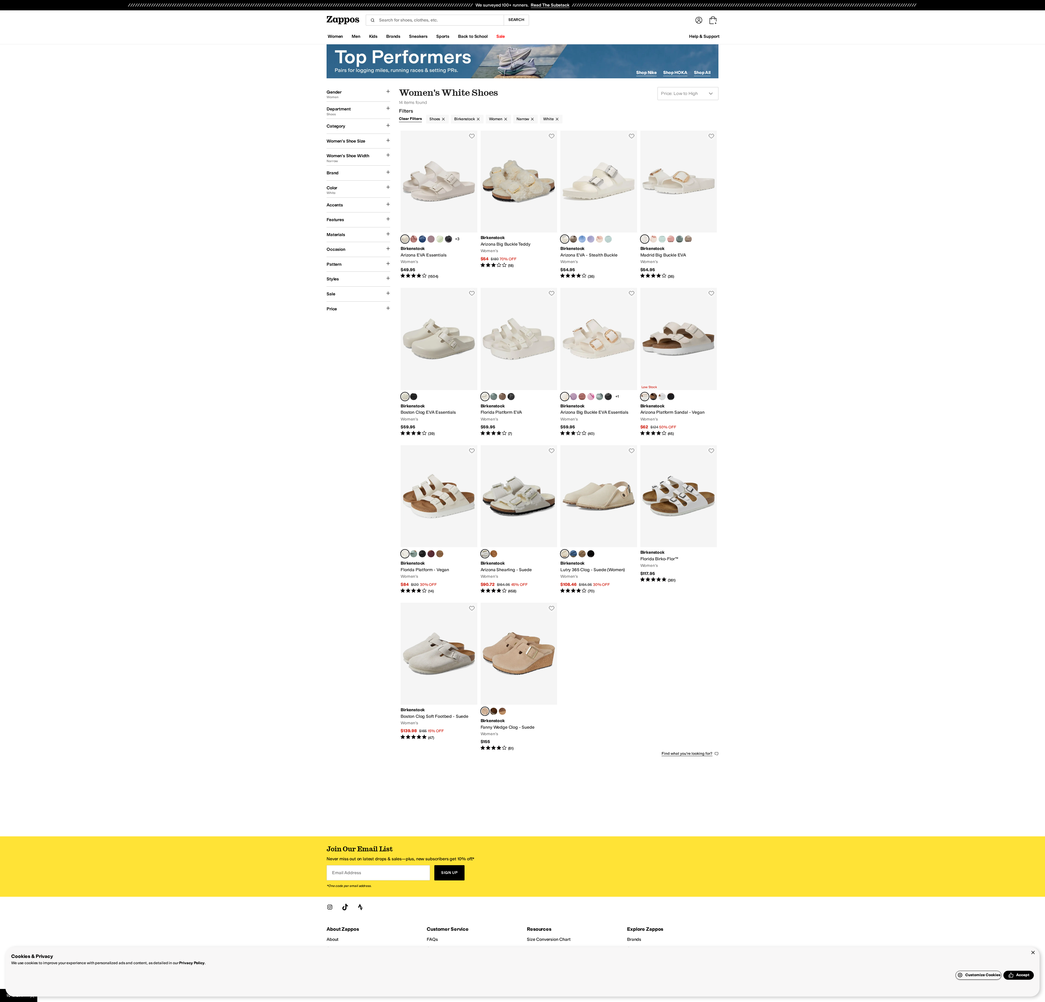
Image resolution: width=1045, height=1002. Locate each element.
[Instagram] (330, 907)
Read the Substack (550, 5)
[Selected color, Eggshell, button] (405, 239)
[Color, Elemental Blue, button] (573, 553)
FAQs (432, 939)
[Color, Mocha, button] (653, 396)
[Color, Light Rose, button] (599, 239)
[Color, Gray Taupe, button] (573, 239)
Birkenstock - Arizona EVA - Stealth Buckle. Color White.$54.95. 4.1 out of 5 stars (598, 205)
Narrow (523, 119)
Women (495, 119)
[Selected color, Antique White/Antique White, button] (485, 553)
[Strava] (360, 907)
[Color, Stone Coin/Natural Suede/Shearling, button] (493, 553)
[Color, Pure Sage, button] (679, 239)
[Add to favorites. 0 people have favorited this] (472, 136)
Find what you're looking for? (687, 753)
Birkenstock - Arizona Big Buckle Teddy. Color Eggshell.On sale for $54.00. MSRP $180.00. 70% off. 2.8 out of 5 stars (519, 205)
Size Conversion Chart (549, 939)
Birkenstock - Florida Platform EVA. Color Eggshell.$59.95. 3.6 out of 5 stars (519, 362)
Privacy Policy (191, 963)
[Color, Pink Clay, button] (413, 239)
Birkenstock (464, 119)
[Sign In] (698, 20)
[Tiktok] (345, 907)
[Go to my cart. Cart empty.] (713, 20)
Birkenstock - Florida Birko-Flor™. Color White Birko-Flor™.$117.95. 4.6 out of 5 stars (678, 519)
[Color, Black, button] (413, 396)
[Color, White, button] (662, 396)
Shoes (434, 119)
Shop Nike (646, 72)
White (548, 119)
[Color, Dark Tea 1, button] (502, 711)
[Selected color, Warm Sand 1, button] (485, 711)
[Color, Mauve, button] (573, 396)
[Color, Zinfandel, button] (431, 553)
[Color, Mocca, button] (439, 553)
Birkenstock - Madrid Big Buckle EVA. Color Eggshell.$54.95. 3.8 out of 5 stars (678, 205)
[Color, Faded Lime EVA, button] (439, 239)
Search (516, 19)
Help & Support (704, 36)
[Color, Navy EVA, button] (422, 239)
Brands (634, 939)
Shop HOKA (675, 72)
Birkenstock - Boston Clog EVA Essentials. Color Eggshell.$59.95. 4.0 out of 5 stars (439, 362)
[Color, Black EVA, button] (448, 239)
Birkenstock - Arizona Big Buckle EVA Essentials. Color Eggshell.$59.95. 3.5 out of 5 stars (598, 362)
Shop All (702, 72)
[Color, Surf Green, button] (608, 239)
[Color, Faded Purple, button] (431, 239)
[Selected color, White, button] (564, 239)
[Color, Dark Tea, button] (493, 711)
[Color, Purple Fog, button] (590, 239)
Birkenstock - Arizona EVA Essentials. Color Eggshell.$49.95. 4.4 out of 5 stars (439, 205)
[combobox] (435, 20)
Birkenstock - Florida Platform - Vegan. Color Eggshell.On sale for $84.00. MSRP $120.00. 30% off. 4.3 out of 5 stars (439, 519)
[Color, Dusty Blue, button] (582, 239)
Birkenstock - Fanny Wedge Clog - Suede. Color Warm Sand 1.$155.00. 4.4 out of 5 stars (519, 677)
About (333, 939)
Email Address (346, 872)
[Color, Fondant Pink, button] (590, 396)
